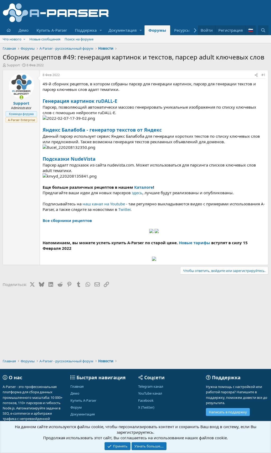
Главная (77, 386)
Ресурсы (182, 30)
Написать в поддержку (228, 412)
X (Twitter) (146, 407)
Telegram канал (150, 386)
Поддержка (86, 30)
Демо (24, 30)
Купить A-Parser (52, 30)
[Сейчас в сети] (21, 97)
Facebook (145, 400)
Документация (123, 30)
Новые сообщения (44, 39)
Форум (76, 407)
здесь (137, 192)
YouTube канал (150, 393)
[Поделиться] (256, 75)
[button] (101, 30)
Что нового (12, 39)
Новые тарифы (194, 242)
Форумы (157, 30)
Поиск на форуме (79, 39)
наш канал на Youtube (104, 203)
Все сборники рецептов (67, 220)
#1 (263, 75)
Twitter (124, 209)
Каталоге (143, 187)
